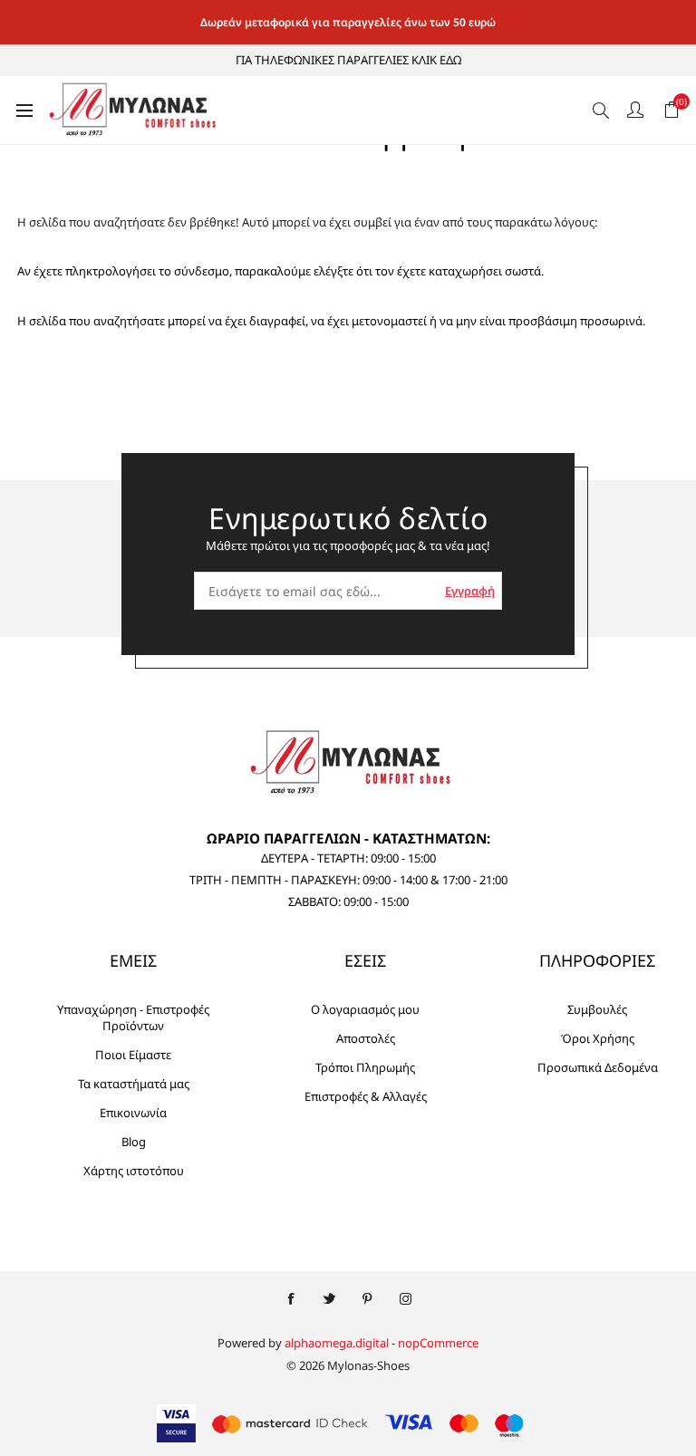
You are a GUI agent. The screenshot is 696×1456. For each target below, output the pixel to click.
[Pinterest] (367, 1299)
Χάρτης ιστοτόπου (133, 1170)
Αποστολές (365, 1038)
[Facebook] (290, 1299)
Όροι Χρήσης (597, 1038)
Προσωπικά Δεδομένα (597, 1067)
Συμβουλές (597, 1009)
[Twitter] (328, 1299)
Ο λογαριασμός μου (365, 1009)
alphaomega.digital (337, 1343)
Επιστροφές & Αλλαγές (365, 1096)
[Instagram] (405, 1299)
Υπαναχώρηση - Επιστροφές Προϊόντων (133, 1017)
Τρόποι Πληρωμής (365, 1067)
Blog (133, 1141)
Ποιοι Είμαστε (133, 1054)
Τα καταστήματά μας (133, 1083)
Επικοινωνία (133, 1112)
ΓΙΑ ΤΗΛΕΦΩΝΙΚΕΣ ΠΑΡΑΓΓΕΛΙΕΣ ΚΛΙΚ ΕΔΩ (348, 60)
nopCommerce (438, 1343)
